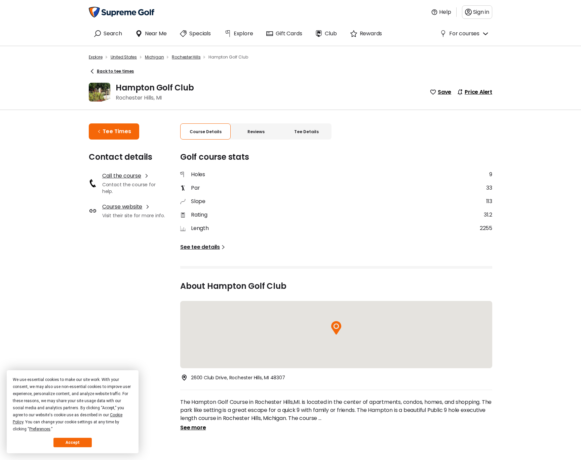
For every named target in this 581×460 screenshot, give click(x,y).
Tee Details (306, 132)
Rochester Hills (186, 57)
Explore (96, 57)
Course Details (206, 132)
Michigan (154, 57)
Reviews (256, 132)
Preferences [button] (39, 429)
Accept (73, 442)
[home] (121, 12)
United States (124, 57)
